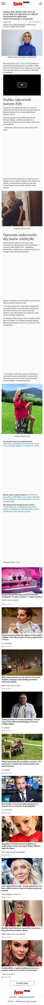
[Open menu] (3, 3)
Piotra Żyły (24, 63)
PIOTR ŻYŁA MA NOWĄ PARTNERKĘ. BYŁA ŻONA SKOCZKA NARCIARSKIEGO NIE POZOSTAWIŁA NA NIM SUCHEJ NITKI (21, 498)
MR (10, 22)
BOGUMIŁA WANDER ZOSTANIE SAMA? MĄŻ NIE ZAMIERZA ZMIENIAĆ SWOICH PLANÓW (21, 444)
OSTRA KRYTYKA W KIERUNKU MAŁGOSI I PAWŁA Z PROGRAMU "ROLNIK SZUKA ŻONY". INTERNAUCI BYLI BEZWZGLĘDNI (21, 509)
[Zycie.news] (21, 3)
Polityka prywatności (26, 997)
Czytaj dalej (22, 983)
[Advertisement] (22, 153)
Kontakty (13, 997)
